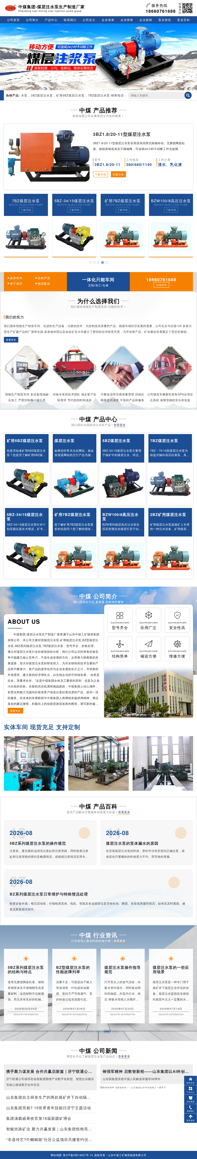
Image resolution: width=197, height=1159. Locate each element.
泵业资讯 (164, 20)
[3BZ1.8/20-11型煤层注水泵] (49, 157)
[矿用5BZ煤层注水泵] (27, 483)
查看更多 (118, 174)
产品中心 (51, 20)
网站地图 (56, 1155)
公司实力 (89, 20)
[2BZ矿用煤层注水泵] (171, 236)
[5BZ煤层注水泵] (122, 483)
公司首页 (13, 20)
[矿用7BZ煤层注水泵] (74, 236)
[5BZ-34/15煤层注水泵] (26, 236)
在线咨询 (161, 285)
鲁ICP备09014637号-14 (78, 1155)
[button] (90, 262)
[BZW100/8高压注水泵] (123, 236)
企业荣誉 (127, 20)
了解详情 (100, 174)
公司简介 (32, 20)
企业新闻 (145, 20)
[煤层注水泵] (74, 483)
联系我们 (70, 20)
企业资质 (108, 20)
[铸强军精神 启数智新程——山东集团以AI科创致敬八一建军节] (146, 1112)
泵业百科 (183, 20)
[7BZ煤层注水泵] (170, 483)
